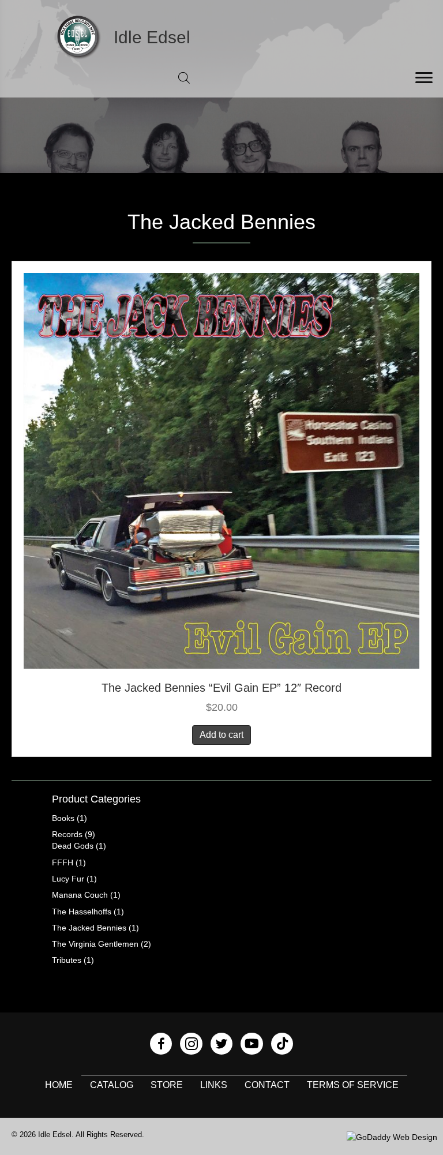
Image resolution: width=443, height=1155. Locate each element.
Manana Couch (80, 894)
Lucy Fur (68, 878)
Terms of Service (353, 1085)
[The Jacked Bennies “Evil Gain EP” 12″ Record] (221, 470)
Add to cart (221, 735)
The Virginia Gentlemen (95, 943)
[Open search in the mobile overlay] (184, 77)
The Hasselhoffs (81, 911)
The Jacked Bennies (89, 927)
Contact (267, 1085)
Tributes (66, 960)
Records (67, 834)
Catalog (111, 1085)
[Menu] (424, 78)
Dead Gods (72, 845)
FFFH (62, 862)
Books (63, 818)
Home (59, 1085)
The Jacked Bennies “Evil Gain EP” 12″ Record (221, 687)
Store (167, 1085)
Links (213, 1085)
